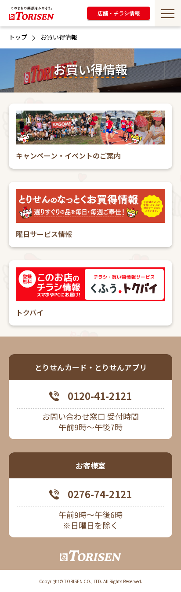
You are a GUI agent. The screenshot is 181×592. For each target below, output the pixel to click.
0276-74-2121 (100, 494)
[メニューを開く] (168, 13)
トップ (18, 37)
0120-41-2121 (100, 396)
